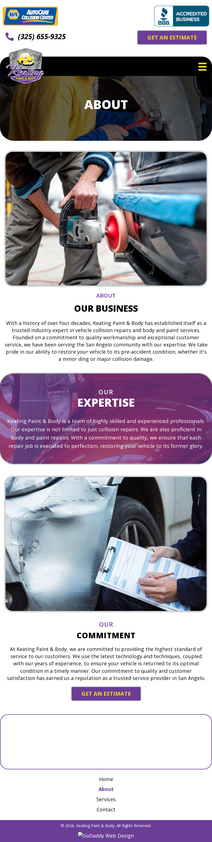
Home (106, 779)
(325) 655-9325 (42, 36)
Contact (106, 809)
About (106, 789)
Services (106, 799)
